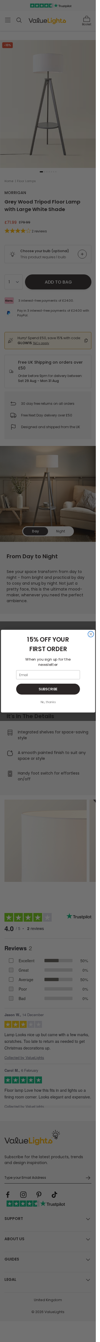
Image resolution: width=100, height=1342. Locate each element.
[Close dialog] (91, 634)
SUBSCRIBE (48, 688)
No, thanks (48, 702)
